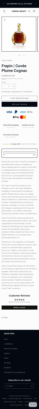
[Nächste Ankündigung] (35, 4)
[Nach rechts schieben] (24, 55)
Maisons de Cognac (11, 349)
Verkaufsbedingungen (31, 402)
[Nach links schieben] (15, 55)
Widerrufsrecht (27, 398)
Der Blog (7, 363)
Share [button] (6, 317)
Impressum (27, 405)
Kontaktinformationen (10, 402)
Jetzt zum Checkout (19, 104)
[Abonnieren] (31, 386)
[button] (4, 11)
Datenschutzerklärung (15, 398)
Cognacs (7, 353)
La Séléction (8, 344)
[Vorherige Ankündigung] (4, 4)
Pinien (6, 358)
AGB (35, 398)
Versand (4, 78)
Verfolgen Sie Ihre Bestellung (14, 372)
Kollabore (7, 368)
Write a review (19, 307)
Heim (6, 339)
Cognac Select (18, 396)
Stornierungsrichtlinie (16, 405)
